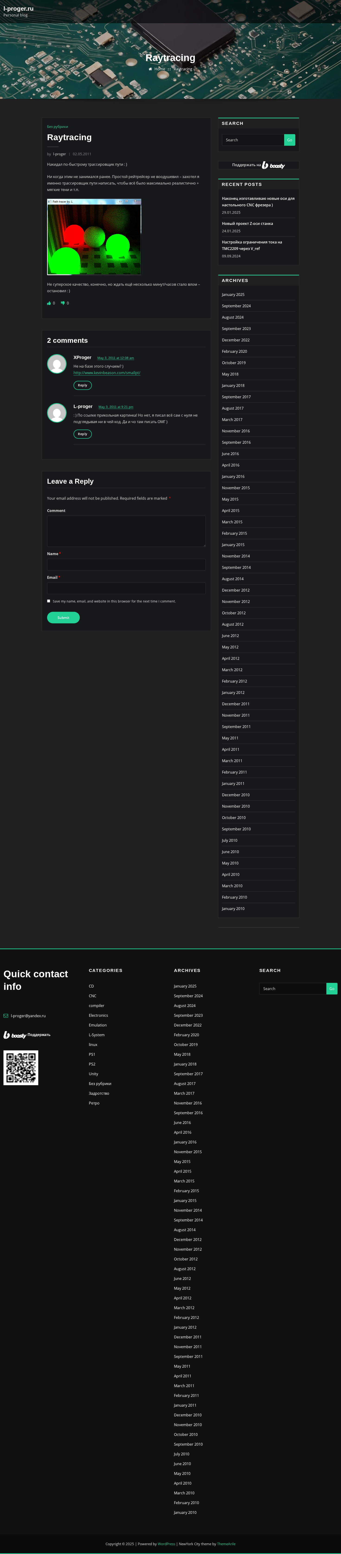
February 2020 (234, 351)
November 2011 (236, 715)
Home (159, 68)
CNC (92, 995)
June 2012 (230, 635)
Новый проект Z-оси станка (247, 223)
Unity (93, 1073)
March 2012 (232, 669)
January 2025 (233, 294)
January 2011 (233, 783)
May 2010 (230, 863)
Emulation (98, 1025)
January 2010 (233, 908)
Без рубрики (57, 126)
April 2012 (230, 658)
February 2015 (234, 533)
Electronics (98, 1015)
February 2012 (234, 681)
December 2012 (236, 590)
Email (53, 577)
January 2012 (233, 692)
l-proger (56, 154)
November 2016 (236, 431)
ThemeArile (226, 1543)
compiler (96, 1005)
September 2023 (236, 328)
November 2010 (236, 806)
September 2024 (236, 305)
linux (93, 1044)
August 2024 (233, 317)
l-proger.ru (18, 8)
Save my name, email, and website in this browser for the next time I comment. (114, 601)
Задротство (99, 1093)
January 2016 (233, 476)
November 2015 (236, 487)
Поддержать (39, 1034)
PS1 (92, 1054)
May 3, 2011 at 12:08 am (115, 358)
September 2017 (236, 396)
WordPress (166, 1543)
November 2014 (236, 556)
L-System (97, 1034)
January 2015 (233, 544)
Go (289, 139)
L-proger (83, 406)
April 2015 (230, 510)
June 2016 (230, 453)
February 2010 (234, 897)
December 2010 (236, 794)
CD (91, 986)
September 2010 (236, 829)
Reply (82, 385)
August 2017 (233, 408)
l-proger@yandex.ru (28, 1015)
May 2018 (230, 374)
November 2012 (236, 601)
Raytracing (183, 68)
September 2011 (236, 726)
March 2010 (232, 885)
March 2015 (232, 521)
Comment (56, 510)
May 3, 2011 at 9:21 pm (116, 407)
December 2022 (236, 340)
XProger (82, 357)
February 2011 (234, 772)
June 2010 (230, 851)
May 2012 (230, 647)
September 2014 (236, 567)
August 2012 (233, 624)
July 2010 (229, 840)
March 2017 (232, 419)
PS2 (92, 1064)
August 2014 (233, 578)
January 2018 (233, 385)
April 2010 (230, 874)
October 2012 (234, 612)
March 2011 (232, 760)
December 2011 (236, 703)
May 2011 (230, 738)
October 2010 (234, 817)
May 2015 (230, 499)
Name (54, 553)
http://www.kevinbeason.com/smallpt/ (107, 372)
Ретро (94, 1103)
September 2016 (236, 442)
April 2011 (230, 749)
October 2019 (234, 362)
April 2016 (230, 465)
